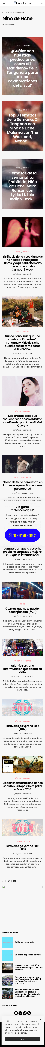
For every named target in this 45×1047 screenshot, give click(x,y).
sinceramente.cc (22, 525)
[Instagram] (25, 1013)
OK (22, 1039)
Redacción (27, 274)
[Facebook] (16, 1013)
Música (18, 46)
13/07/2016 (15, 677)
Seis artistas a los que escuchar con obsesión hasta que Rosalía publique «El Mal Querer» (22, 421)
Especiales (26, 46)
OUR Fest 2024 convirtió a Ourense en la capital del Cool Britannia (28, 967)
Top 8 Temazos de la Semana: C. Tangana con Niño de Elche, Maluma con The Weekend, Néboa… (22, 128)
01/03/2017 (17, 560)
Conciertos (26, 477)
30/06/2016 (17, 734)
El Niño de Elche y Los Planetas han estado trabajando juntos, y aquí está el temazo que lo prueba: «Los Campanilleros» (23, 263)
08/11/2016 (17, 616)
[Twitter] (20, 1013)
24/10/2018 (17, 430)
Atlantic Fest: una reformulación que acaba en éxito (22, 669)
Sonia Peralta (27, 493)
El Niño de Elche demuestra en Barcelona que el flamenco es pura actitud (22, 485)
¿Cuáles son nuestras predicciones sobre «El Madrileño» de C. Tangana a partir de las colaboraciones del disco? (22, 68)
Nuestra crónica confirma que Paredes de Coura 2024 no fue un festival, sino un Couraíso (28, 980)
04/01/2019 (17, 274)
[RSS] (29, 1013)
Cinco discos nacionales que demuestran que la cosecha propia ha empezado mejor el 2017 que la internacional (22, 550)
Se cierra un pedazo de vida (28, 954)
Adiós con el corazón (24, 942)
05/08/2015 (17, 854)
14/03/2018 (16, 493)
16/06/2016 (17, 794)
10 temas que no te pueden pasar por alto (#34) (22, 610)
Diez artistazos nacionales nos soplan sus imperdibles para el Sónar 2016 (22, 786)
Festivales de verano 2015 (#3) (22, 847)
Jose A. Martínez (27, 677)
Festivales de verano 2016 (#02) (22, 727)
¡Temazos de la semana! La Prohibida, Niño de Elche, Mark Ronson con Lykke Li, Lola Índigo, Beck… (22, 186)
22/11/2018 (17, 354)
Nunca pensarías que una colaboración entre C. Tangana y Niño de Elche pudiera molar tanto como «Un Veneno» (22, 342)
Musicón (26, 110)
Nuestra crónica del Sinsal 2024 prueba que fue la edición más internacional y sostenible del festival (27, 993)
